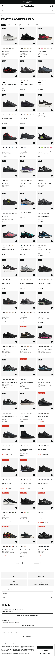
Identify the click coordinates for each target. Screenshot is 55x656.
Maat (16, 24)
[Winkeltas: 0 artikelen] (52, 6)
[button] (11, 22)
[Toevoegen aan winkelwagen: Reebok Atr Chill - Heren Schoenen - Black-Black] (16, 475)
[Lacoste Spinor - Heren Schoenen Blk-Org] (10, 445)
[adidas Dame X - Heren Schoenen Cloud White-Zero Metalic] (48, 48)
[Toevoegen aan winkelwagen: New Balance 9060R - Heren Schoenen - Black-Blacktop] (34, 43)
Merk (21, 24)
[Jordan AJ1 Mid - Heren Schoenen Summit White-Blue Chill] (13, 147)
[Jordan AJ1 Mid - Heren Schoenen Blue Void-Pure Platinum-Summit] (7, 147)
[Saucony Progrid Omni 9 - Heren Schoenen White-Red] (28, 279)
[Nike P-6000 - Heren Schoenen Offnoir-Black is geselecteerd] (22, 114)
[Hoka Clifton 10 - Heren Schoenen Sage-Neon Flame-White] (25, 512)
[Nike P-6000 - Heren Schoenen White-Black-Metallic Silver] (31, 114)
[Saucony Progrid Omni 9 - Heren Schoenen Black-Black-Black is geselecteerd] (39, 279)
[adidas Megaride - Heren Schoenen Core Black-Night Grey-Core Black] (42, 81)
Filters (3, 24)
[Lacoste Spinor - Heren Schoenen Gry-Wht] (13, 445)
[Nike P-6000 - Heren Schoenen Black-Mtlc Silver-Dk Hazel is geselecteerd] (22, 346)
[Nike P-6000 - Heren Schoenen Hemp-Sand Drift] (28, 114)
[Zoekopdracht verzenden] (52, 10)
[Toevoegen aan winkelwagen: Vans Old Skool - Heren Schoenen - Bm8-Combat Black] (34, 408)
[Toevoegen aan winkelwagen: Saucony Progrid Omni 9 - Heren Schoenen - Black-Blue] (34, 275)
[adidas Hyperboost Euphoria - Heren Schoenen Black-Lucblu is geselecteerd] (22, 180)
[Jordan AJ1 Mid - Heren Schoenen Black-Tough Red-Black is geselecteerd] (4, 147)
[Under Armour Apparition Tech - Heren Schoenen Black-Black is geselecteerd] (22, 379)
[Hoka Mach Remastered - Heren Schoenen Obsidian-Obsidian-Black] (28, 81)
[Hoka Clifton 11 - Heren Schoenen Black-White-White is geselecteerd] (4, 279)
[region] (27, 1)
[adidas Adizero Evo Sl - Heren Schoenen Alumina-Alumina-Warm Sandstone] (7, 245)
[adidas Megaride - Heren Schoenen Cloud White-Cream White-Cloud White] (45, 81)
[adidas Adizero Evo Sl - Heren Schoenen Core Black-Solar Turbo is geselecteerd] (4, 245)
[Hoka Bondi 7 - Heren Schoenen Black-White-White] (10, 213)
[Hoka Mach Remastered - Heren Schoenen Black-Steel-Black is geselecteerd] (22, 81)
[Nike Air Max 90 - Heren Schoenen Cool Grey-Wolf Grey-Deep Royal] (48, 445)
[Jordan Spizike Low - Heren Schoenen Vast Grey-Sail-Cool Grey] (48, 413)
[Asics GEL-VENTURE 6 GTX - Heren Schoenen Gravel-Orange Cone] (7, 413)
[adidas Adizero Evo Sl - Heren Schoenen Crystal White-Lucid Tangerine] (13, 245)
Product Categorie (36, 24)
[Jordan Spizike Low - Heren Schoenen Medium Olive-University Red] (45, 413)
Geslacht (9, 24)
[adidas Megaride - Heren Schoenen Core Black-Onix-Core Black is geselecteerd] (39, 81)
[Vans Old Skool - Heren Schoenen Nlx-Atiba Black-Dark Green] (28, 413)
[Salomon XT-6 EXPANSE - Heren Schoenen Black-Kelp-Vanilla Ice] (45, 245)
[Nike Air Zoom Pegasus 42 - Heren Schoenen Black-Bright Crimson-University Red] (42, 379)
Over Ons (5, 593)
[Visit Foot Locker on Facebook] (6, 605)
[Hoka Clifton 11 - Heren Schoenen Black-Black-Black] (7, 279)
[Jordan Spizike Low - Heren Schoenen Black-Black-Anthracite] (42, 413)
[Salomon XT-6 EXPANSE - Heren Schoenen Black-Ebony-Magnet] (42, 245)
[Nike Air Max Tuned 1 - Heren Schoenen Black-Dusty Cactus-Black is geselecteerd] (22, 245)
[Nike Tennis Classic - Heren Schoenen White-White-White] (16, 114)
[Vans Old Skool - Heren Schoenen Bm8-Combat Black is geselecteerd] (22, 413)
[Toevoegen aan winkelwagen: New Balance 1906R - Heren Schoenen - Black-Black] (52, 208)
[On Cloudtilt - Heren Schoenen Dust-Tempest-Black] (10, 48)
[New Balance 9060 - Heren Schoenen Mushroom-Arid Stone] (28, 312)
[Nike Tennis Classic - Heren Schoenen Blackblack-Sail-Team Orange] (10, 114)
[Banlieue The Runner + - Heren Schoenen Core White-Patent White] (7, 512)
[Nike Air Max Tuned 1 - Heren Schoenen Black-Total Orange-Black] (25, 245)
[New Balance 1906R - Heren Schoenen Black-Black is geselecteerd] (39, 213)
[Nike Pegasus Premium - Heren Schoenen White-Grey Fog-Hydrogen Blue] (28, 479)
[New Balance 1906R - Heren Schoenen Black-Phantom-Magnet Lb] (42, 213)
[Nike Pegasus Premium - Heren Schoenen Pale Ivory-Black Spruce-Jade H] (31, 479)
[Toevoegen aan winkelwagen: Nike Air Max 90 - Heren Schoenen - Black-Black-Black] (52, 441)
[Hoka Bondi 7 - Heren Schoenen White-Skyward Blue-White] (16, 213)
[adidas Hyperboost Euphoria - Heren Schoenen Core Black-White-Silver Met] (31, 180)
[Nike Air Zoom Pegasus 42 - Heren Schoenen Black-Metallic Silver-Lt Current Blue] (7, 81)
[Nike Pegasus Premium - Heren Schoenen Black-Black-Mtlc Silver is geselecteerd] (22, 479)
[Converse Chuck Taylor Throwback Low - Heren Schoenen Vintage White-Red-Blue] (25, 546)
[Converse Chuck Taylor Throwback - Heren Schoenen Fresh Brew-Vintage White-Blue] (31, 445)
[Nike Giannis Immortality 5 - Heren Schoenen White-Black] (45, 147)
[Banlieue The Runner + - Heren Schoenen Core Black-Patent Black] (10, 512)
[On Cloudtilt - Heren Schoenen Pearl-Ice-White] (7, 48)
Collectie (27, 24)
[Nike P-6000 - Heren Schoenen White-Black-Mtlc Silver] (25, 114)
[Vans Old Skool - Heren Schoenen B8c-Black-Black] (31, 413)
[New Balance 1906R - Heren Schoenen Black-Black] (48, 213)
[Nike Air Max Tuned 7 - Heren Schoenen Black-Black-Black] (42, 312)
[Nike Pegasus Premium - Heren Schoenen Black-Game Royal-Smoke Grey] (25, 479)
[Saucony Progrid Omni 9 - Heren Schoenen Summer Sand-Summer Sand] (25, 279)
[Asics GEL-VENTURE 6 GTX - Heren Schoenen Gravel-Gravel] (10, 413)
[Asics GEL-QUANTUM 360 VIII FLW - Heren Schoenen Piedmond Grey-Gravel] (42, 512)
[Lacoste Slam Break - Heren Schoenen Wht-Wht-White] (7, 180)
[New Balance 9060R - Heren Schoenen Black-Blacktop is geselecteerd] (22, 48)
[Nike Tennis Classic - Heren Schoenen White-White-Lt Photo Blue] (7, 114)
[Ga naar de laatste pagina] (41, 563)
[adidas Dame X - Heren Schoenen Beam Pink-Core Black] (42, 48)
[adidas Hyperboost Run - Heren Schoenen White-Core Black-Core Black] (25, 147)
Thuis (2, 15)
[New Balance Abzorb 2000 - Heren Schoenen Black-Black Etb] (42, 346)
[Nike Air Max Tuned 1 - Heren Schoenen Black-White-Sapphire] (28, 245)
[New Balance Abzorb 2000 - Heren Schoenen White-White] (45, 346)
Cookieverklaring (22, 654)
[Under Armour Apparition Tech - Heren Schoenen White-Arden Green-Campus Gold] (25, 379)
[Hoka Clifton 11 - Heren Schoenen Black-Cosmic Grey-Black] (10, 279)
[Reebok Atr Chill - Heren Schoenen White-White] (10, 479)
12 (31, 563)
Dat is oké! (45, 647)
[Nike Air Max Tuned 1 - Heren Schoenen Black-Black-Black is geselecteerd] (39, 479)
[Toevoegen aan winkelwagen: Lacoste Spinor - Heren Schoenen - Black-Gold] (16, 441)
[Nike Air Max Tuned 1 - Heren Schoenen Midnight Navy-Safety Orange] (31, 245)
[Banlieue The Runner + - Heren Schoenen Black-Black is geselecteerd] (4, 512)
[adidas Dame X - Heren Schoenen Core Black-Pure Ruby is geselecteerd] (39, 48)
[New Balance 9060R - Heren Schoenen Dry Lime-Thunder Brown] (25, 48)
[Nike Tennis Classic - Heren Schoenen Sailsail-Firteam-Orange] (13, 114)
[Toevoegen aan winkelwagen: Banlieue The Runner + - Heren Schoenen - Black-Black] (16, 508)
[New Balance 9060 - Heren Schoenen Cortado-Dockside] (31, 312)
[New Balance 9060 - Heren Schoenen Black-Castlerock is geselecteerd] (22, 312)
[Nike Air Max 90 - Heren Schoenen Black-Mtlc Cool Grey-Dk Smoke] (45, 445)
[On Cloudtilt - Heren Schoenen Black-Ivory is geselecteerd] (4, 48)
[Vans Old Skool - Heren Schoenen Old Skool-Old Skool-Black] (25, 413)
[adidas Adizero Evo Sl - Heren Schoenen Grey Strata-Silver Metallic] (10, 245)
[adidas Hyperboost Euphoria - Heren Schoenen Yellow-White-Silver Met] (25, 180)
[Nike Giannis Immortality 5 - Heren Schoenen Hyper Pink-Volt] (51, 147)
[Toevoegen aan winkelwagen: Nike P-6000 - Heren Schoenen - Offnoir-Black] (34, 110)
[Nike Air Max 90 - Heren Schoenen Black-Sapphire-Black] (42, 445)
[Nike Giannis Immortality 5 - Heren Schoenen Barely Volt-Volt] (42, 147)
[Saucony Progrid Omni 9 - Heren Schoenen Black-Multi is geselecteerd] (4, 312)
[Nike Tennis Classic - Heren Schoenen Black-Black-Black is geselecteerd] (4, 114)
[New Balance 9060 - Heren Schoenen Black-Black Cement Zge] (25, 312)
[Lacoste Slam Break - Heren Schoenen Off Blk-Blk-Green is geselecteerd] (4, 180)
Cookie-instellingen (45, 653)
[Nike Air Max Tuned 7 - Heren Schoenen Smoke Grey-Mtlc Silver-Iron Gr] (48, 312)
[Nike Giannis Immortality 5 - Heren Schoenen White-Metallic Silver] (48, 147)
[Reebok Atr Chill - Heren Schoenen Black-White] (7, 479)
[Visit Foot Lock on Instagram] (3, 605)
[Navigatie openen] (3, 6)
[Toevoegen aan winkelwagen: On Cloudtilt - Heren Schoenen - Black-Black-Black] (16, 342)
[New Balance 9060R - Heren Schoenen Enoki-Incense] (31, 48)
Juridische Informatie (7, 589)
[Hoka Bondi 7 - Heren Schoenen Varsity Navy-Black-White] (13, 213)
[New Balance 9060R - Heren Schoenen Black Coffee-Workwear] (28, 48)
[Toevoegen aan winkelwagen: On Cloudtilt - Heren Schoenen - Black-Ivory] (16, 43)
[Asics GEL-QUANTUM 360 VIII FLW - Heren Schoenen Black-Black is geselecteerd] (39, 512)
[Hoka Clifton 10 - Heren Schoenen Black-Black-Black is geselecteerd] (22, 512)
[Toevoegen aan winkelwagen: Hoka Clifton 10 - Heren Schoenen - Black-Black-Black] (34, 508)
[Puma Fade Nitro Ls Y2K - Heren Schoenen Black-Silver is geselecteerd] (39, 180)
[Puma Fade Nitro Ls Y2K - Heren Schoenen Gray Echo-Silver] (42, 180)
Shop (4, 597)
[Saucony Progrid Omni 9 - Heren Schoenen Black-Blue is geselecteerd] (22, 279)
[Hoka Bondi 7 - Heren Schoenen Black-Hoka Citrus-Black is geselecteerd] (4, 213)
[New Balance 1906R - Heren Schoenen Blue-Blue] (45, 213)
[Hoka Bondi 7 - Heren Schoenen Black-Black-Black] (7, 213)
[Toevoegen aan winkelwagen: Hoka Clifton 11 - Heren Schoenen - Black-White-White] (16, 275)
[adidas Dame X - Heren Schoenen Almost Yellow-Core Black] (45, 48)
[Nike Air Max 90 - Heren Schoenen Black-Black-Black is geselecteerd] (39, 445)
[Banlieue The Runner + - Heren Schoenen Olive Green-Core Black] (13, 512)
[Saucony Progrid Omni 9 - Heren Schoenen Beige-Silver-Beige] (31, 279)
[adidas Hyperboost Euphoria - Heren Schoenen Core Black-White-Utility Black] (28, 180)
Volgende (36, 563)
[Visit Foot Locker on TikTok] (9, 605)
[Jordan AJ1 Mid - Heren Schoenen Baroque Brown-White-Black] (10, 147)
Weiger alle (45, 650)
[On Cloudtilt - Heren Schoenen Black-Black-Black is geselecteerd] (4, 346)
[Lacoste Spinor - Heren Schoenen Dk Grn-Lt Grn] (7, 445)
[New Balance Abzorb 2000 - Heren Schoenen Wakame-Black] (48, 346)
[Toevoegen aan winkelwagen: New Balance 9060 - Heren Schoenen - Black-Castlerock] (34, 308)
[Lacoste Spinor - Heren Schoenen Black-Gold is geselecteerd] (4, 445)
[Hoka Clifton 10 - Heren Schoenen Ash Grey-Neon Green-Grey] (28, 512)
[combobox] (27, 10)
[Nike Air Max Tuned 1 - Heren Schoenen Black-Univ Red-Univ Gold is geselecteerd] (4, 546)
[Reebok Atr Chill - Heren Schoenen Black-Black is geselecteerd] (4, 479)
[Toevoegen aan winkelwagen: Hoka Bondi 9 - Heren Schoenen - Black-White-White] (52, 110)
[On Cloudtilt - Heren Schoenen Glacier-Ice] (13, 48)
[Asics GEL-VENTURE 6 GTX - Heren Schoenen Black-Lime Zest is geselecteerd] (4, 413)
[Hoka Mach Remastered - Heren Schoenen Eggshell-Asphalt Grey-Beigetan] (25, 81)
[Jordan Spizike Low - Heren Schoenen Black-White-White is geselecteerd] (39, 413)
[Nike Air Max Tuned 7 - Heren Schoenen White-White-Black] (45, 312)
